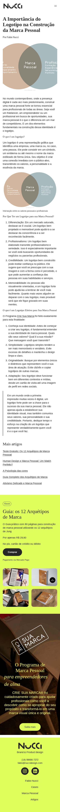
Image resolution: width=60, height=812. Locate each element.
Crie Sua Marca (25, 316)
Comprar (12, 552)
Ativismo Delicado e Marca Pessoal (22, 483)
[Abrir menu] (55, 6)
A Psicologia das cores (15, 470)
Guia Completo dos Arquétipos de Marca (25, 477)
